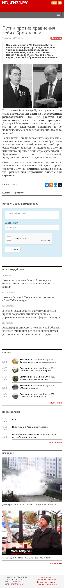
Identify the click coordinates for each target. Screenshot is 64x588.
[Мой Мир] (55, 185)
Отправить (12, 249)
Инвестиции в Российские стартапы (30, 426)
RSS (54, 3)
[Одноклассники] (51, 185)
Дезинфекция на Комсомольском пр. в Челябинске (29, 504)
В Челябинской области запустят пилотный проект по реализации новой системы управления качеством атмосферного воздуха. (31, 314)
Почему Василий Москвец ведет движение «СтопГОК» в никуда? (29, 298)
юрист (15, 419)
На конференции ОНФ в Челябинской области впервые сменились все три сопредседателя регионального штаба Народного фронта (31, 331)
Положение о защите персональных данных (46, 583)
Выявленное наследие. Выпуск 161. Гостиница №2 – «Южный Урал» (37, 369)
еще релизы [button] (55, 442)
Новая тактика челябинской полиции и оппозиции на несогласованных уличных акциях (28, 283)
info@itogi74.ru (18, 584)
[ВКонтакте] (47, 185)
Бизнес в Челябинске (46, 579)
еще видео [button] (56, 563)
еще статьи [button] (55, 402)
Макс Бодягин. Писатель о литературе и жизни (27, 557)
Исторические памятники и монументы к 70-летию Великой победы (34, 435)
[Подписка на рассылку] (60, 3)
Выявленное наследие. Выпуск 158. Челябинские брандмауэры (37, 395)
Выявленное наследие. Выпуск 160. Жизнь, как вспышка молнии (37, 378)
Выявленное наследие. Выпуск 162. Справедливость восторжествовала (38, 360)
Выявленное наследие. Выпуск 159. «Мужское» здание (37, 386)
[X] (60, 185)
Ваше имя (11, 222)
